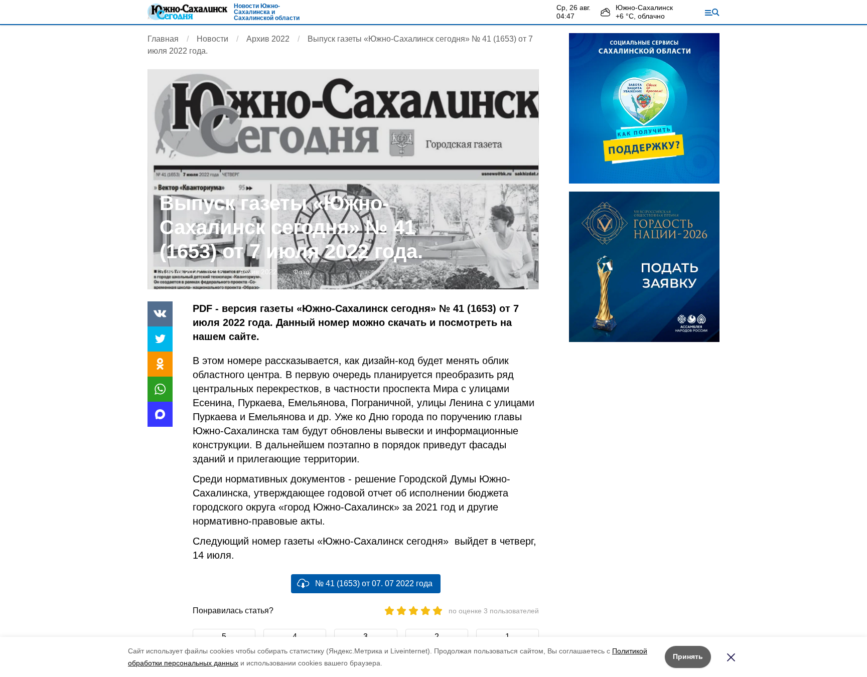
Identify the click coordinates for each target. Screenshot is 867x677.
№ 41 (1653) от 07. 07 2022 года (373, 583)
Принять (688, 656)
